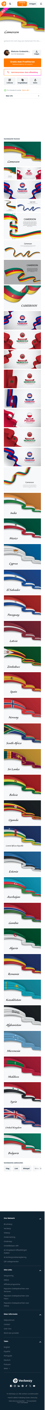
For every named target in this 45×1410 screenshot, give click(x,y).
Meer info (9, 98)
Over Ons (7, 1357)
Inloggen (32, 4)
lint (16, 1197)
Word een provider (11, 1361)
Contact (7, 1353)
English (7, 1376)
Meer (6, 1397)
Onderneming (9, 1266)
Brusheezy (8, 1253)
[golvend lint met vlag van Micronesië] (22, 1072)
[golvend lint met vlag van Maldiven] (22, 1097)
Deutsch (7, 1388)
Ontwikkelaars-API (11, 1274)
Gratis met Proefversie (22, 62)
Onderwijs (8, 1270)
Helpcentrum (9, 1348)
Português (8, 1384)
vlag (7, 1197)
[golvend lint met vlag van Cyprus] (22, 585)
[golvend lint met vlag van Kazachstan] (22, 1020)
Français (7, 1393)
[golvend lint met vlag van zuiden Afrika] (22, 764)
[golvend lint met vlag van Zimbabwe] (22, 687)
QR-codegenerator (11, 1290)
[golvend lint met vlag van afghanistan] (22, 1046)
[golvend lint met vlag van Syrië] (22, 1123)
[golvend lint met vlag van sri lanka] (22, 790)
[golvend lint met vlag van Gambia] (22, 943)
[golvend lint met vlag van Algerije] (22, 969)
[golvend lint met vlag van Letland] (22, 662)
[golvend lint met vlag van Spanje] (22, 713)
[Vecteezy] (3, 3)
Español (7, 1380)
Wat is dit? (25, 90)
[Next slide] (35, 1197)
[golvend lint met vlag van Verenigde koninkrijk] (22, 1148)
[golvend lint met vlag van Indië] (22, 533)
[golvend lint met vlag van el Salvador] (22, 610)
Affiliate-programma (12, 1313)
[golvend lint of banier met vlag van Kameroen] (10, 221)
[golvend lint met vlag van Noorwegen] (22, 738)
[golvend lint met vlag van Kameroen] (22, 156)
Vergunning (8, 1304)
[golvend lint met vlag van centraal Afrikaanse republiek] (22, 867)
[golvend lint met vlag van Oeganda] (22, 841)
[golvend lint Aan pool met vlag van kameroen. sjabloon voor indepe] (22, 255)
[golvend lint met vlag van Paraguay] (22, 636)
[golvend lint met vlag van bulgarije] (22, 1174)
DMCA (6, 1308)
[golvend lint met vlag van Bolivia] (22, 815)
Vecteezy (7, 1257)
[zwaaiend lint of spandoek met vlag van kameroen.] (16, 234)
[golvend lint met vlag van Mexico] (22, 559)
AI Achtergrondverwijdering (15, 1286)
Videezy (7, 1261)
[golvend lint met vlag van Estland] (22, 892)
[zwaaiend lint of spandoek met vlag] (22, 300)
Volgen (36, 54)
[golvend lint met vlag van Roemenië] (22, 995)
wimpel (26, 1197)
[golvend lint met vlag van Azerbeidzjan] (22, 918)
